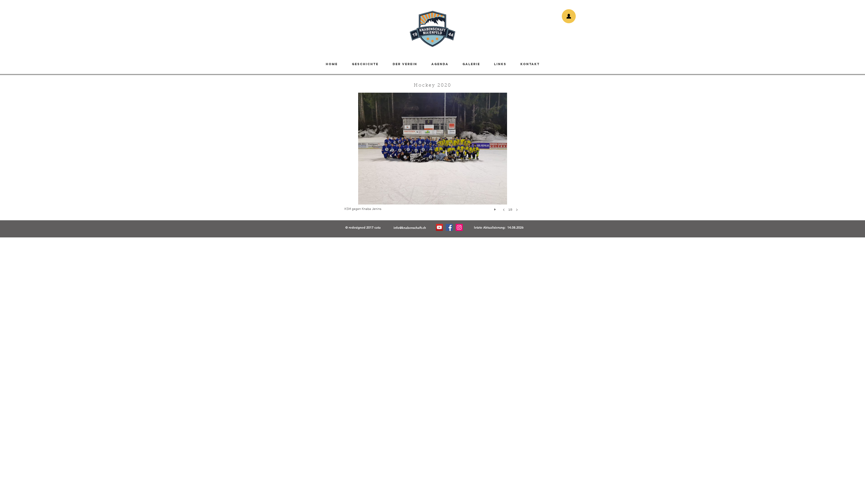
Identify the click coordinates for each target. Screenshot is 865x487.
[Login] (569, 16)
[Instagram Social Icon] (459, 227)
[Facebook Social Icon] (449, 227)
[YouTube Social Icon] (439, 227)
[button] (432, 156)
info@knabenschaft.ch (410, 228)
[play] (495, 208)
